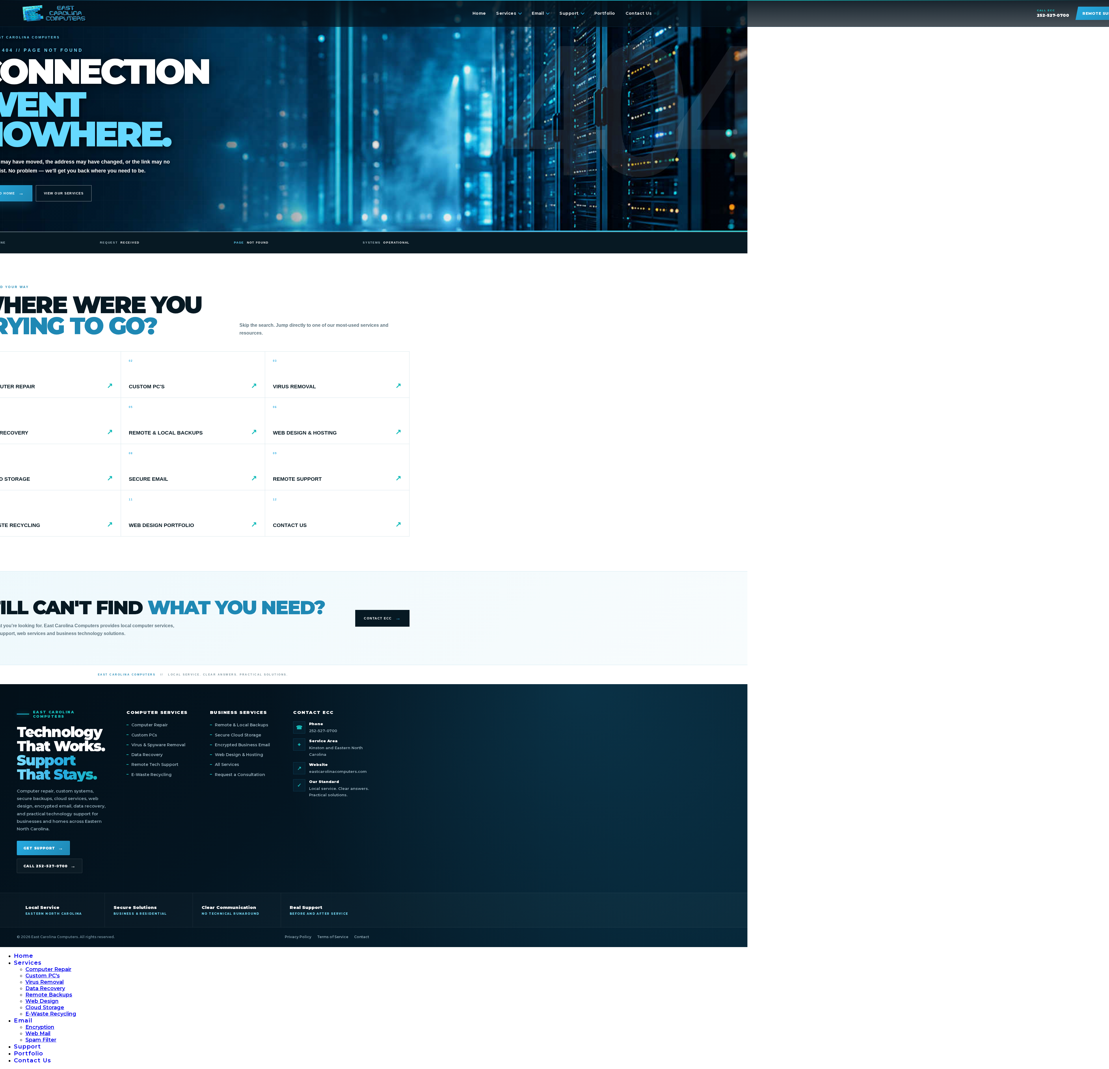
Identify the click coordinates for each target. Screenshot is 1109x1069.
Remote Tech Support (154, 764)
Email (538, 13)
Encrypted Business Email (242, 744)
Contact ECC (378, 618)
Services (506, 13)
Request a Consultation (240, 774)
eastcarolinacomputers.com (338, 771)
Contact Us (639, 13)
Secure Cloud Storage (238, 735)
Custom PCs (144, 735)
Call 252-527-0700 (45, 866)
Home (479, 13)
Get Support (39, 848)
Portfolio (604, 13)
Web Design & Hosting (239, 754)
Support (568, 13)
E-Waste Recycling (151, 774)
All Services (227, 764)
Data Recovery (147, 754)
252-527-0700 (323, 730)
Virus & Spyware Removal (158, 744)
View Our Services (64, 193)
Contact (361, 937)
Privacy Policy (298, 937)
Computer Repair (149, 724)
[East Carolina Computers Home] (54, 13)
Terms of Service (332, 937)
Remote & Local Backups (241, 724)
